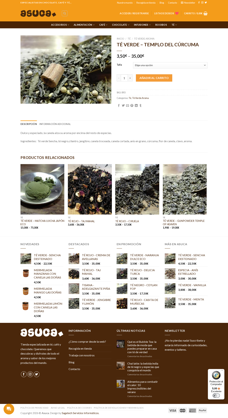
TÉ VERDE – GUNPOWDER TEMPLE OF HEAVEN (184, 222)
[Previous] (20, 200)
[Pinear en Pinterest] (131, 105)
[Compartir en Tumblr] (140, 105)
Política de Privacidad (34, 407)
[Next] (206, 200)
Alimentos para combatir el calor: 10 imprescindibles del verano (142, 387)
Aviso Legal (58, 407)
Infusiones (141, 24)
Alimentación (83, 24)
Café (102, 24)
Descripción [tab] (28, 124)
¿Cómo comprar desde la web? (87, 341)
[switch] (216, 395)
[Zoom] (25, 99)
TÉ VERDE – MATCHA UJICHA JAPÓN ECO (42, 222)
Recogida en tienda (146, 2)
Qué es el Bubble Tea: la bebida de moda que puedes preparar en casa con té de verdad (142, 347)
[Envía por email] (127, 105)
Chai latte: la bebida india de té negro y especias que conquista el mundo (143, 367)
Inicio (120, 38)
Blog (162, 2)
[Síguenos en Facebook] (199, 2)
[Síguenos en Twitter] (206, 2)
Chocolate (119, 24)
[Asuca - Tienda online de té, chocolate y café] (38, 13)
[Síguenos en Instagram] (202, 2)
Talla (119, 65)
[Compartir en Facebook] (118, 105)
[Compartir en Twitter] (123, 105)
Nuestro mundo (125, 2)
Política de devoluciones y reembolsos (119, 407)
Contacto (172, 2)
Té (173, 24)
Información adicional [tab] (55, 124)
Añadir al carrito (154, 77)
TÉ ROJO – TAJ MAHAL (81, 221)
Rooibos (161, 24)
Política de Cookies (79, 407)
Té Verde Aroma (144, 38)
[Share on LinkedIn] (136, 105)
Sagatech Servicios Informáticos (80, 413)
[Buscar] (65, 13)
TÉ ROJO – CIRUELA (127, 221)
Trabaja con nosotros (82, 355)
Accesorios (59, 24)
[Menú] (222, 371)
